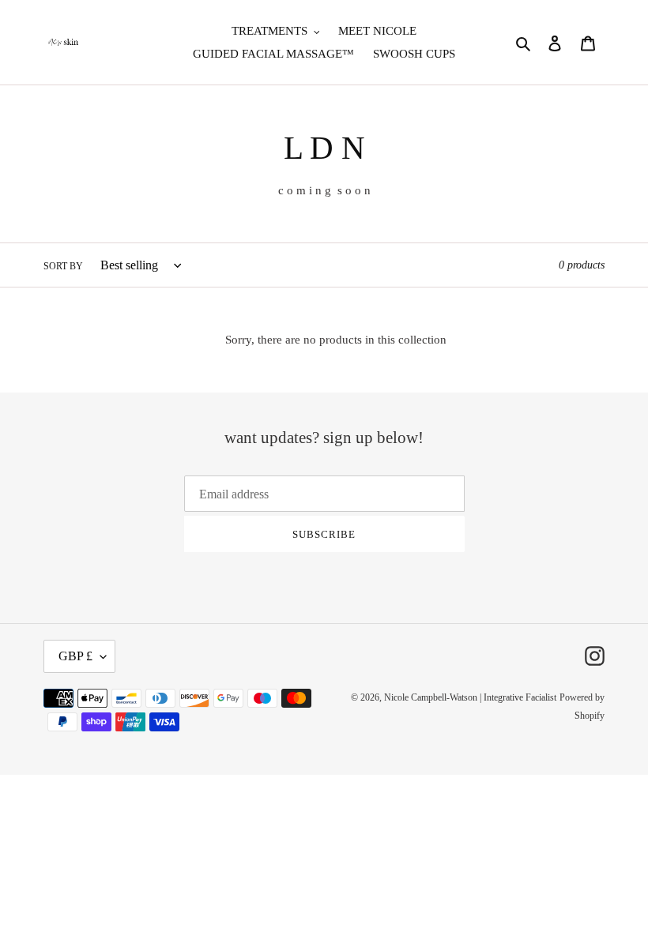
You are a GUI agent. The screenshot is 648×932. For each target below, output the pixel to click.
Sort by (63, 266)
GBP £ (75, 656)
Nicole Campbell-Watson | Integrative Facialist (470, 697)
